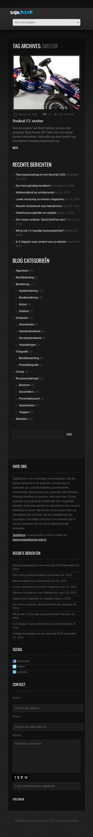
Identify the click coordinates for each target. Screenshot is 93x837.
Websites (21, 419)
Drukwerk (22, 318)
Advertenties (26, 324)
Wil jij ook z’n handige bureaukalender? (40, 230)
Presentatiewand (29, 398)
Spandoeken (27, 405)
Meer (15, 148)
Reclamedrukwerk (30, 338)
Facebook (22, 661)
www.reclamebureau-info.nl (29, 539)
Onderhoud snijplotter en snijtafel (36, 212)
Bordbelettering (28, 297)
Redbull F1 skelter (28, 121)
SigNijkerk (19, 535)
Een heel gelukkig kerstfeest (33, 185)
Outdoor (24, 311)
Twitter (20, 666)
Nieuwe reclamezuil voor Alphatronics (39, 206)
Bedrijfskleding (25, 277)
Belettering (22, 284)
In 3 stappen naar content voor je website (41, 241)
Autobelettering (28, 290)
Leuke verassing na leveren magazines (40, 199)
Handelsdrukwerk (30, 331)
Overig (20, 371)
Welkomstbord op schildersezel (35, 192)
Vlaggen (24, 412)
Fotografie (22, 351)
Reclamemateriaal (27, 378)
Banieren (24, 385)
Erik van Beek (66, 114)
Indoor (23, 304)
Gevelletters (26, 391)
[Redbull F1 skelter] (46, 82)
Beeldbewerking (29, 358)
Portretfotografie (29, 365)
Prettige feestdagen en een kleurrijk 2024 (38, 633)
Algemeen (22, 270)
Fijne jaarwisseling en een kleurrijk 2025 (40, 174)
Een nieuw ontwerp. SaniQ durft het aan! (40, 219)
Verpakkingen (27, 344)
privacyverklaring (67, 820)
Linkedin (22, 672)
